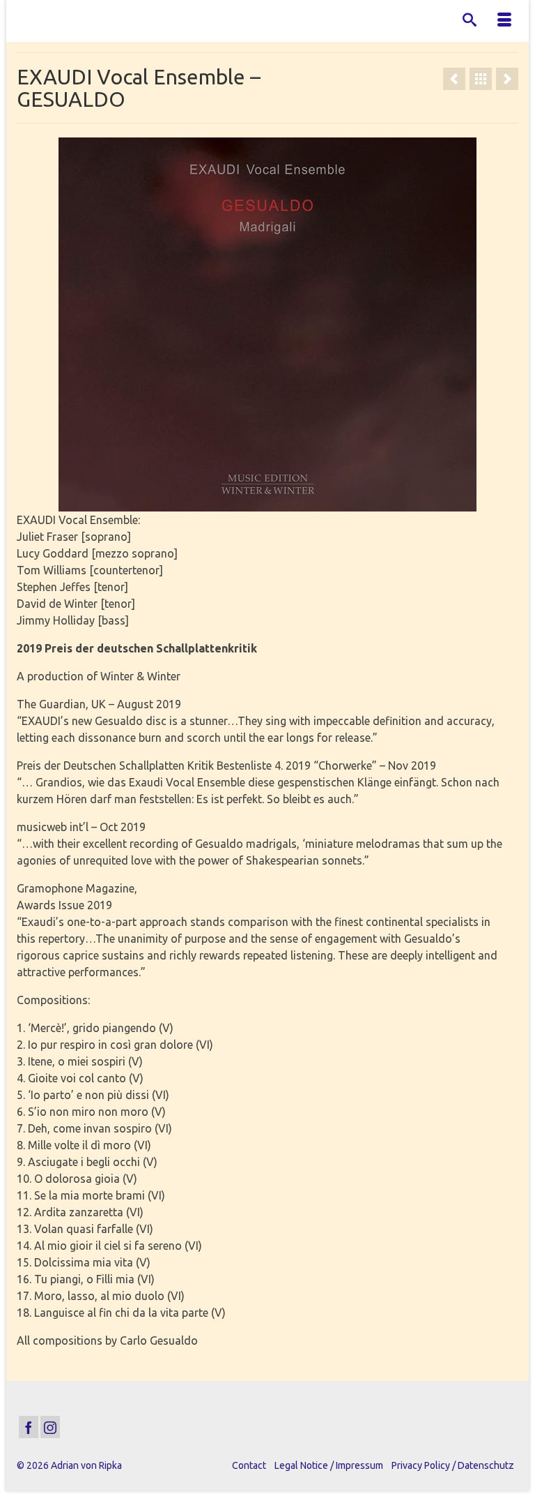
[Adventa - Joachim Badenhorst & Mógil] (507, 79)
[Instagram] (50, 1427)
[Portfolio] (481, 79)
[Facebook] (28, 1427)
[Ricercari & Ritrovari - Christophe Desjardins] (454, 79)
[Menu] (504, 21)
